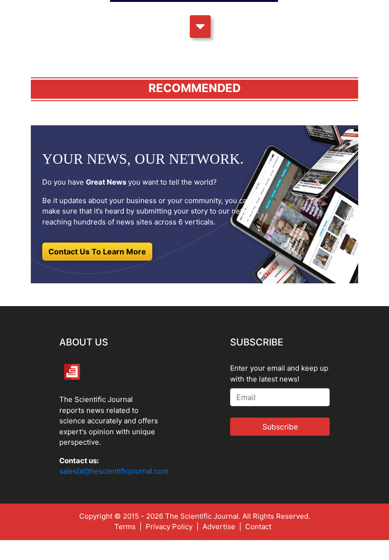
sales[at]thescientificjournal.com (113, 471)
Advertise (219, 526)
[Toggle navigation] (200, 26)
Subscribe (280, 426)
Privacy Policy (169, 526)
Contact (258, 526)
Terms (125, 526)
